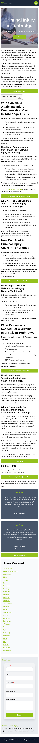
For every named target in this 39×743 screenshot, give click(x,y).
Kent (4, 583)
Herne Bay (6, 633)
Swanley (6, 589)
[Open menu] (36, 3)
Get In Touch (19, 461)
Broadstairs (7, 650)
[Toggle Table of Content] (19, 97)
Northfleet (6, 597)
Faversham (7, 621)
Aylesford (6, 580)
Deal (4, 641)
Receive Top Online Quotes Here (19, 370)
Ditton (5, 577)
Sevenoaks (7, 574)
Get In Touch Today (19, 91)
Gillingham (6, 606)
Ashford (5, 615)
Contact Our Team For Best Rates (19, 281)
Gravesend (6, 600)
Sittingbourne (7, 612)
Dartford (5, 609)
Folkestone (6, 636)
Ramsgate (6, 647)
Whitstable (6, 624)
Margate (6, 644)
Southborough (7, 568)
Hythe (5, 630)
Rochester (6, 592)
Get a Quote (18, 37)
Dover (5, 638)
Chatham (6, 594)
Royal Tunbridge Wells (10, 571)
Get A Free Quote (19, 555)
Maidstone (6, 586)
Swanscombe (7, 603)
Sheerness (6, 618)
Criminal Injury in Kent (14, 189)
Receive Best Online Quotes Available (19, 196)
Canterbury (6, 627)
